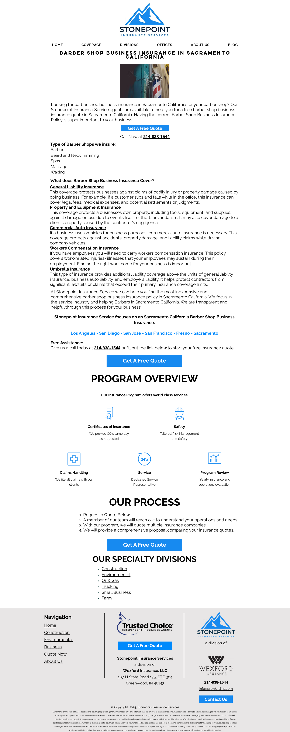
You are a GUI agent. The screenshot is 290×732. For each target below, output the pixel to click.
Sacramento (206, 333)
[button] (91, 45)
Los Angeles (83, 333)
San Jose (132, 333)
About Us (53, 661)
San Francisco (158, 333)
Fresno (183, 333)
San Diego (109, 333)
